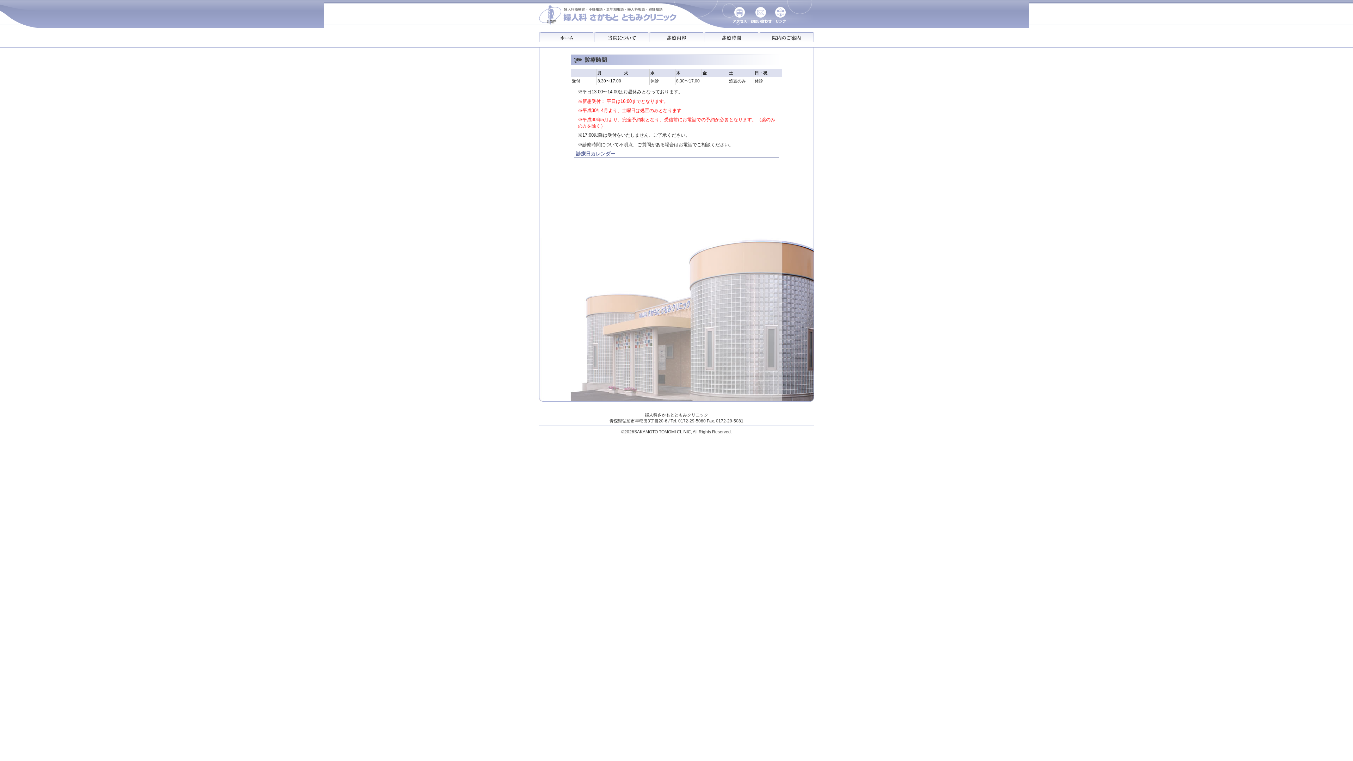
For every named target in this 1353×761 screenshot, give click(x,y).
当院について (621, 37)
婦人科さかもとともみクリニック (676, 415)
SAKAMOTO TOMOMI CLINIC (662, 431)
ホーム (566, 37)
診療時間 (731, 37)
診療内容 (676, 37)
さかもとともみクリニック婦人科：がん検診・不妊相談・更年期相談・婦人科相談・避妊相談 (608, 13)
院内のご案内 (786, 37)
